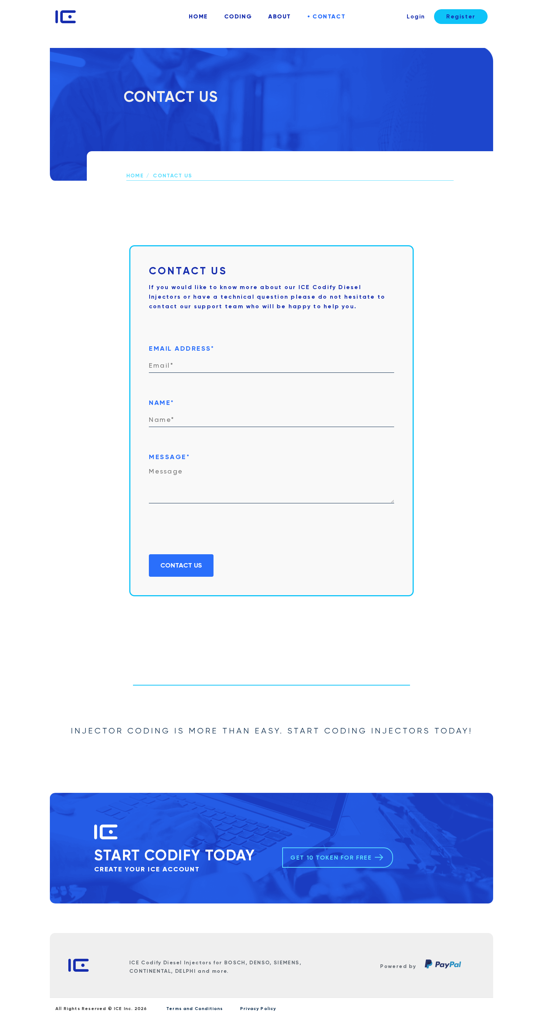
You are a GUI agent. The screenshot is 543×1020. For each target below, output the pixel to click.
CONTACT (328, 16)
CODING (238, 16)
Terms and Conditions (194, 1008)
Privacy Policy (258, 1008)
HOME (198, 16)
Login (416, 16)
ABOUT (279, 16)
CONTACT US (181, 565)
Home (135, 176)
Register (460, 16)
